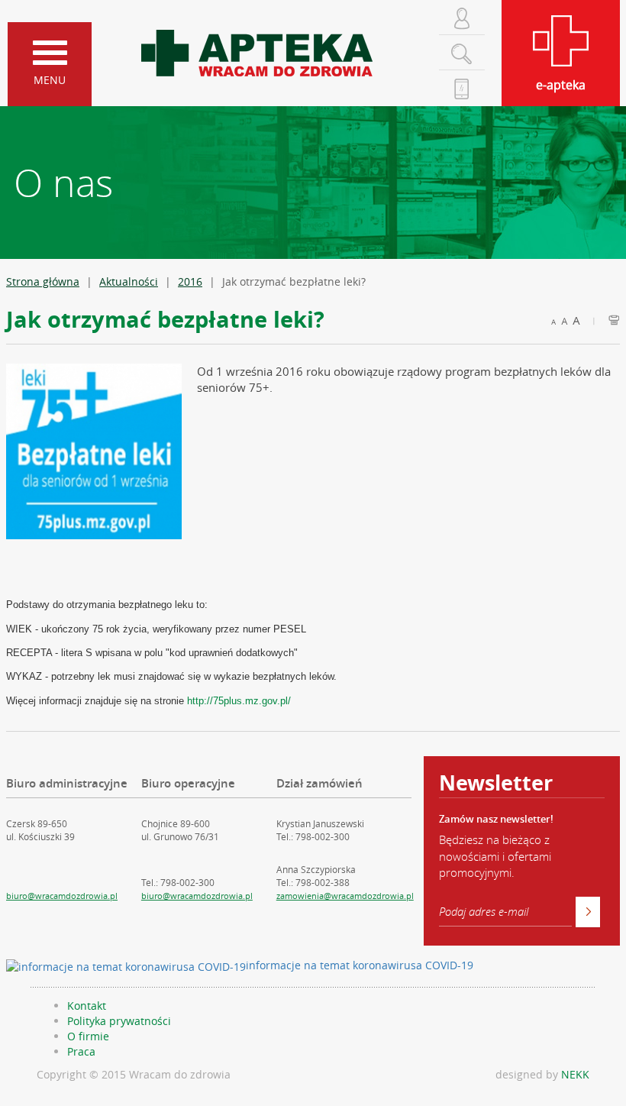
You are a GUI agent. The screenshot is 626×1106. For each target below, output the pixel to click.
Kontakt (86, 1005)
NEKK (575, 1074)
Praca (81, 1051)
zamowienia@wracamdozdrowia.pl (345, 895)
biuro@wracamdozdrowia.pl (62, 895)
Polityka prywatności (119, 1021)
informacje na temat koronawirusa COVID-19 (359, 965)
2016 (190, 281)
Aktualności (128, 281)
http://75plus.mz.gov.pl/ (239, 701)
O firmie (88, 1036)
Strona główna (42, 281)
